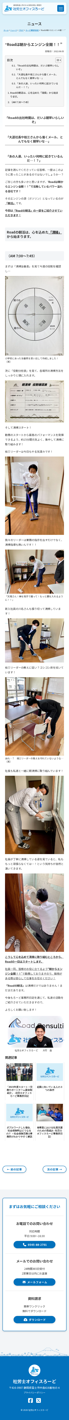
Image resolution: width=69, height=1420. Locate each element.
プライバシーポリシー (34, 1392)
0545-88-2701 (37, 1245)
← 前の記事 (14, 1169)
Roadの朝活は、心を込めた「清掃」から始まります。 (34, 94)
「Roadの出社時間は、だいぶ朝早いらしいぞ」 (37, 67)
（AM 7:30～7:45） (20, 102)
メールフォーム (37, 1282)
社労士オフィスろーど (38, 1409)
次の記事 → (54, 1169)
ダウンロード (37, 1320)
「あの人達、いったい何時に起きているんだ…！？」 (37, 85)
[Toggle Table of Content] (56, 60)
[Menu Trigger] (60, 8)
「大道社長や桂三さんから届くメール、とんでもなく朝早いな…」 (37, 76)
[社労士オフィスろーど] (24, 8)
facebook (30, 1400)
